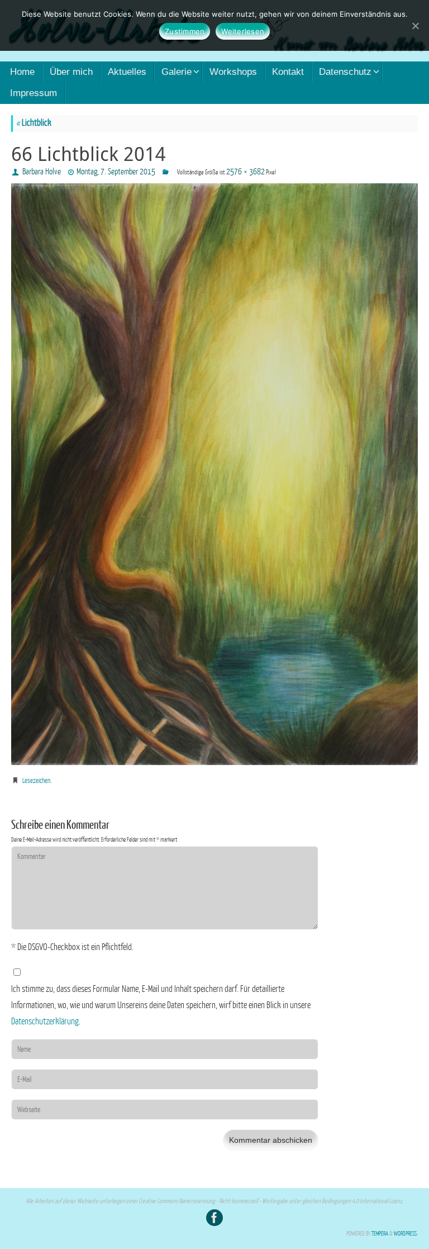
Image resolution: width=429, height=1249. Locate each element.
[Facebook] (214, 1217)
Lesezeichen (36, 781)
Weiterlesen (242, 31)
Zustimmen (184, 31)
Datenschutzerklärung (45, 1022)
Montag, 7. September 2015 (116, 172)
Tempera (379, 1234)
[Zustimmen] (415, 25)
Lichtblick (33, 123)
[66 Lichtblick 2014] (214, 474)
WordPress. (406, 1234)
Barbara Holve (41, 172)
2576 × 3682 (245, 172)
